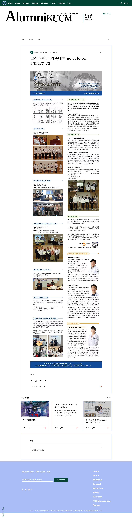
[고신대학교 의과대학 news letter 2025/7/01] (97, 409)
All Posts (23, 39)
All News (97, 480)
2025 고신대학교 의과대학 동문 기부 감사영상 (65, 405)
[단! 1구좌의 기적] (35, 409)
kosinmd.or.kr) (97, 510)
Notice (38, 39)
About (96, 475)
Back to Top (3, 512)
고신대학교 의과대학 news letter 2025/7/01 (96, 421)
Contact (97, 484)
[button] (109, 39)
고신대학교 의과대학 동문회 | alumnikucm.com (69, 510)
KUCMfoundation (101, 501)
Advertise (98, 488)
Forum (96, 492)
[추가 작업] (100, 52)
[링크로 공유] (45, 381)
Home (96, 471)
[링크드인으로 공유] (41, 381)
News (31, 39)
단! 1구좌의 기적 (29, 420)
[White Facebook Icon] (23, 490)
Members (97, 497)
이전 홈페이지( (88, 510)
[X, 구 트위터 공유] (36, 381)
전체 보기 (108, 397)
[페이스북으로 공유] (31, 381)
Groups (96, 505)
